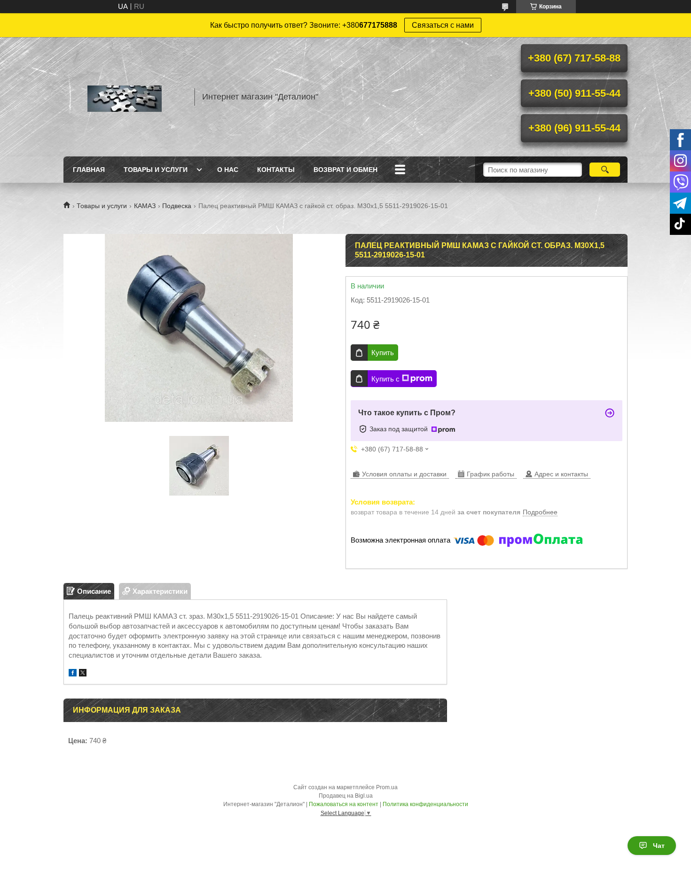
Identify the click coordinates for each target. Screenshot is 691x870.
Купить (382, 353)
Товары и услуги (156, 169)
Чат (659, 845)
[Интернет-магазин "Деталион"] (124, 96)
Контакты (276, 169)
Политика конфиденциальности (425, 804)
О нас (227, 169)
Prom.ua (387, 787)
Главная (89, 169)
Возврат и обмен (345, 169)
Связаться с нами (443, 25)
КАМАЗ (145, 206)
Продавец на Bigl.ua (346, 795)
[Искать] (604, 170)
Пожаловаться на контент (343, 804)
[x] (82, 674)
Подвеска (176, 206)
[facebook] (73, 674)
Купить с (385, 379)
